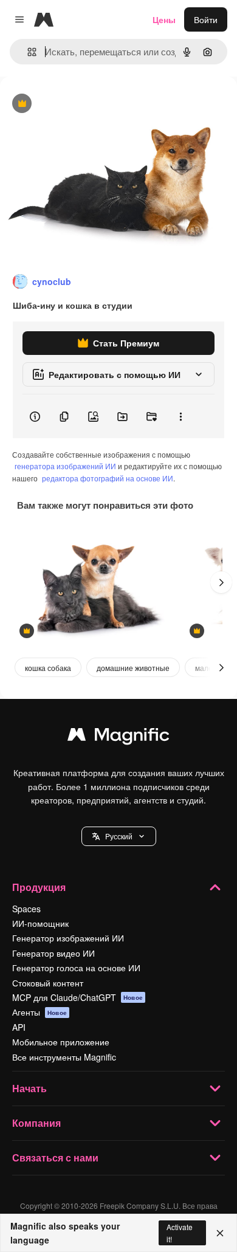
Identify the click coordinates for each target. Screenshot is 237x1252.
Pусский (118, 836)
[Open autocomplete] (27, 52)
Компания (36, 1123)
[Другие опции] (180, 416)
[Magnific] (118, 737)
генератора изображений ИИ (65, 466)
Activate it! (180, 1232)
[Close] (220, 1233)
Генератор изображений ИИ (68, 938)
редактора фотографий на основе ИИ (107, 478)
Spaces (26, 909)
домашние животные (133, 667)
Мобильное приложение (60, 1042)
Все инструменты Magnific (64, 1057)
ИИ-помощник (40, 923)
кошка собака (48, 667)
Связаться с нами (55, 1157)
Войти (206, 19)
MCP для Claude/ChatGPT (77, 997)
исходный (81, 104)
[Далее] (221, 582)
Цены (164, 19)
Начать (29, 1088)
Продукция (39, 887)
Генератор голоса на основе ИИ (76, 967)
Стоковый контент (47, 983)
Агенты (39, 1012)
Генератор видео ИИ (53, 953)
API (19, 1027)
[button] (118, 836)
